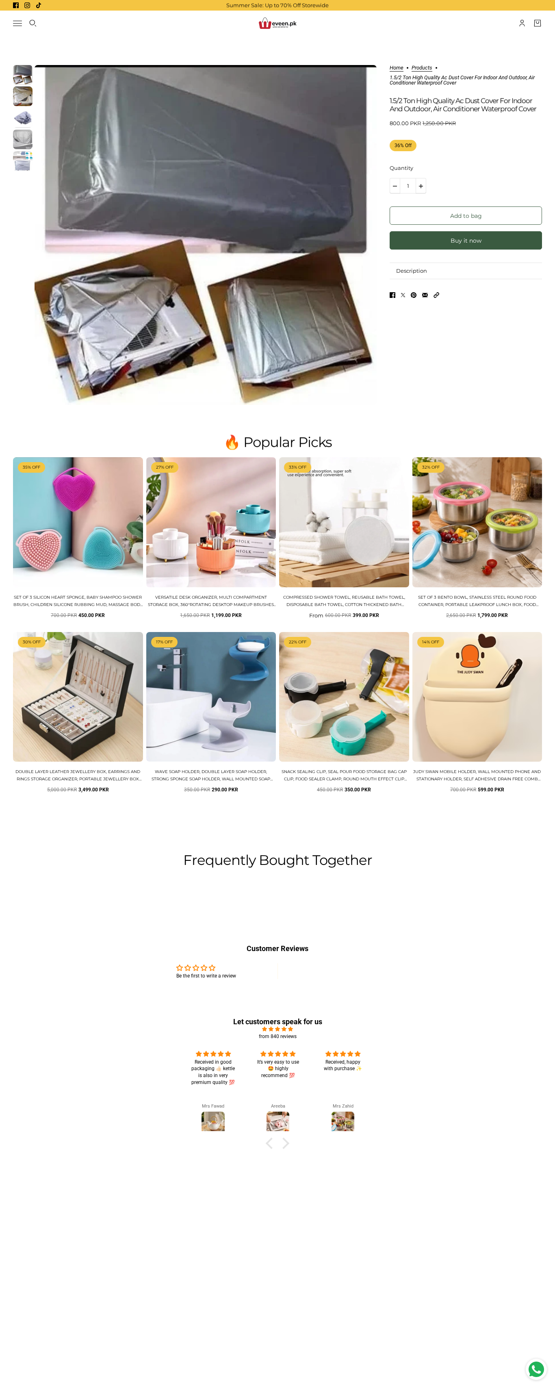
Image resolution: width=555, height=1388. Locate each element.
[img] (277, 1029)
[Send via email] (425, 295)
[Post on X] (403, 295)
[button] (436, 295)
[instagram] (27, 5)
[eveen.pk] (277, 23)
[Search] (32, 23)
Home (396, 68)
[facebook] (15, 5)
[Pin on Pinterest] (413, 295)
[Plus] (421, 186)
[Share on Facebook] (392, 295)
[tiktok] (38, 5)
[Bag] (537, 23)
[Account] (522, 23)
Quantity (401, 168)
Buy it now (466, 240)
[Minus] (395, 186)
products (422, 68)
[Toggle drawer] (17, 23)
